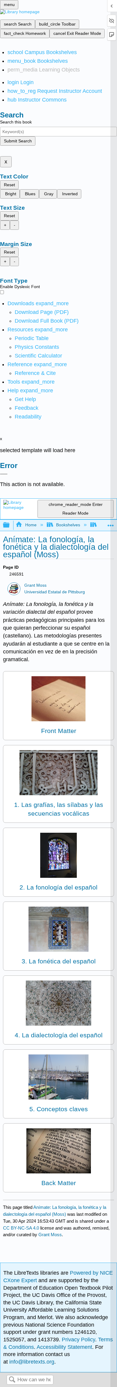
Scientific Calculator (38, 356)
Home (31, 524)
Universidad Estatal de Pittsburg (54, 592)
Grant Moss (35, 585)
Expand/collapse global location (110, 523)
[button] (26, 408)
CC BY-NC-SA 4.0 (21, 1227)
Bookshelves (68, 524)
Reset (9, 184)
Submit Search (18, 140)
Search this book (16, 122)
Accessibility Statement (64, 1347)
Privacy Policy (78, 1340)
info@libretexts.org (31, 1362)
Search (12, 1380)
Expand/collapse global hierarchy (10, 525)
